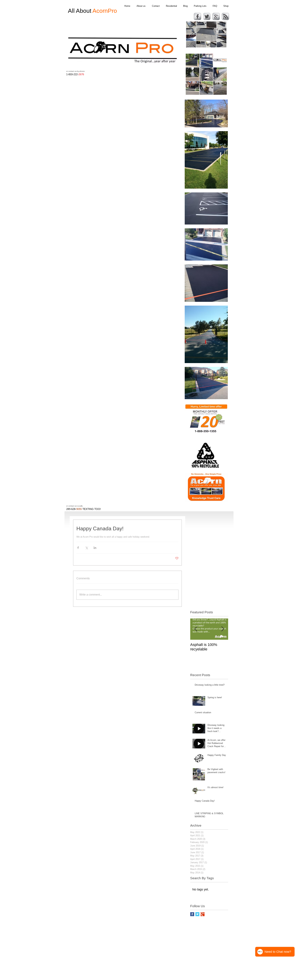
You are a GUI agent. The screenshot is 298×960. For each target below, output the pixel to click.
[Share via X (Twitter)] (86, 547)
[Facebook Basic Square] (192, 914)
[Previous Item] (195, 629)
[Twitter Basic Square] (197, 914)
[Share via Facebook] (78, 547)
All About (92, 10)
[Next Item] (222, 629)
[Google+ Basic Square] (203, 914)
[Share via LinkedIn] (95, 547)
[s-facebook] (197, 16)
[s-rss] (225, 16)
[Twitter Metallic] (206, 16)
